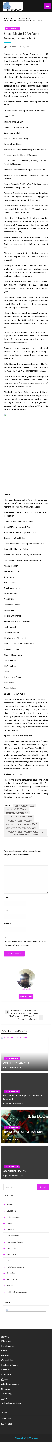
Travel (10, 1285)
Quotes (10, 1260)
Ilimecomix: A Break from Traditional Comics (23, 1133)
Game (9, 1223)
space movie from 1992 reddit (19, 816)
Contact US (6, 1423)
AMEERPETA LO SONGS (16, 1062)
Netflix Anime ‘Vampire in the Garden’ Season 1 (23, 1097)
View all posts (26, 996)
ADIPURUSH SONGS (14, 1171)
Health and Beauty (15, 1242)
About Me (6, 1418)
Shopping (11, 1273)
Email (7, 910)
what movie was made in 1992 (19, 820)
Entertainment (22, 18)
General (10, 1229)
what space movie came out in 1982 (21, 824)
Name (7, 897)
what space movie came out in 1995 (21, 827)
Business (11, 1204)
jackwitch (12, 47)
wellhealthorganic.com (17, 1292)
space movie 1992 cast (24, 805)
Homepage (8, 18)
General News (13, 1235)
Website (7, 923)
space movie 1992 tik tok (17, 812)
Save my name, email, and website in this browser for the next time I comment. (25, 943)
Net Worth (11, 1254)
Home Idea (11, 1248)
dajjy (5, 1067)
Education (11, 1211)
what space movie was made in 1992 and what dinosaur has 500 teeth (25, 833)
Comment (9, 860)
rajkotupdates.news (15, 1267)
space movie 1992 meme (16, 809)
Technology (12, 1279)
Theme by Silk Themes (26, 1438)
